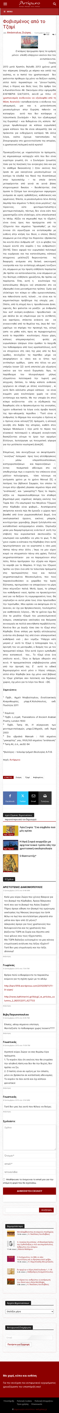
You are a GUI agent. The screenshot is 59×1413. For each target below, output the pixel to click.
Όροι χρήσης (23, 1404)
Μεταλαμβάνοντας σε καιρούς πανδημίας (35, 1232)
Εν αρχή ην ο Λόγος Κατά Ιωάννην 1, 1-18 (34, 1269)
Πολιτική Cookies (24, 1401)
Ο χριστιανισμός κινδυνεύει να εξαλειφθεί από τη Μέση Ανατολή (29, 98)
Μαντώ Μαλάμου (25, 1249)
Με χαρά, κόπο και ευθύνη (20, 1375)
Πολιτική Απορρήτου (44, 1401)
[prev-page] (5, 870)
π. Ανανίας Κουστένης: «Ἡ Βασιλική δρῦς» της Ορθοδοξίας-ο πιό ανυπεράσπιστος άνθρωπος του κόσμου (35, 1244)
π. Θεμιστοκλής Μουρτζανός (40, 1261)
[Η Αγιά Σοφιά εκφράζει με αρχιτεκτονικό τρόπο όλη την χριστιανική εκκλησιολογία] (10, 845)
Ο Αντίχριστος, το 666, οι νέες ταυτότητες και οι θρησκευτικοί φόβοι (34, 1258)
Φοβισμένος (38, 777)
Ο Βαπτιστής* (28, 855)
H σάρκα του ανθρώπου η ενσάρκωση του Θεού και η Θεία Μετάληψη (34, 1281)
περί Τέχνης (8, 834)
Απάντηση (7, 956)
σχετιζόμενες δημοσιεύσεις (18, 815)
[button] (5, 4)
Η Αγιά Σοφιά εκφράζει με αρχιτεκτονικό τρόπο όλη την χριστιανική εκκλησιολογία (38, 845)
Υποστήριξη (8, 1401)
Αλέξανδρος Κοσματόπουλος (40, 1272)
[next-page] (10, 870)
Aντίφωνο (15, 759)
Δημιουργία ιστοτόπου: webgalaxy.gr (30, 1409)
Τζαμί (27, 777)
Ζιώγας (19, 777)
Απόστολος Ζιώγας (19, 32)
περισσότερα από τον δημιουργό (20, 819)
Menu (10, 11)
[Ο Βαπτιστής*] (10, 864)
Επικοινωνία (36, 1404)
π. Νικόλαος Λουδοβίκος (39, 1234)
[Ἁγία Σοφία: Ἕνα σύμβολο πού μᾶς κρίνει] (10, 831)
